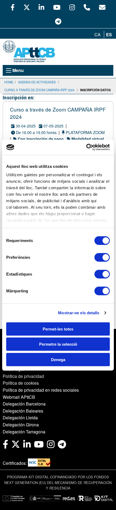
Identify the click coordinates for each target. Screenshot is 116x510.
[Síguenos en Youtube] (56, 7)
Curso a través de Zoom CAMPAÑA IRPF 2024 (39, 90)
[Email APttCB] (102, 7)
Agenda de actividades (37, 82)
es (109, 34)
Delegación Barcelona (24, 404)
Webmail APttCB (19, 397)
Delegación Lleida (20, 417)
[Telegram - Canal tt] (58, 21)
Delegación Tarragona (24, 432)
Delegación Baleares (23, 411)
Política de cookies (21, 383)
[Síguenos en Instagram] (72, 7)
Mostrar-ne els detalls (78, 312)
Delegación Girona (21, 424)
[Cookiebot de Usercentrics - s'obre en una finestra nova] (86, 147)
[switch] (102, 257)
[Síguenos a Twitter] (26, 7)
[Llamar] (87, 7)
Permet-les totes (58, 328)
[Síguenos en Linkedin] (41, 7)
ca (97, 34)
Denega (58, 359)
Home (8, 82)
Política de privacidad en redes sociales (41, 390)
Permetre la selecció (58, 344)
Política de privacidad (23, 376)
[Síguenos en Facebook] (13, 7)
